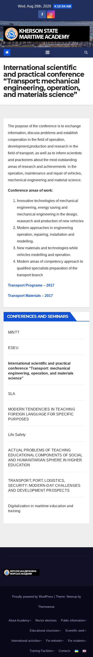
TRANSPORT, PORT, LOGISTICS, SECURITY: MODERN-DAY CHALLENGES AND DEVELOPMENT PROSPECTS (44, 485)
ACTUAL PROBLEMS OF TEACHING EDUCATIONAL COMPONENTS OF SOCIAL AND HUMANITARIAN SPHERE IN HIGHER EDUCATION (45, 457)
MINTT (13, 332)
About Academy (19, 620)
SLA (11, 394)
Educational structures (44, 630)
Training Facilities (41, 651)
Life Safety (17, 435)
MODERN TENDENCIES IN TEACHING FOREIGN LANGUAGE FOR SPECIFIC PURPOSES (41, 414)
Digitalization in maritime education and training (40, 508)
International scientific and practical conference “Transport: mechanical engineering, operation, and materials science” (40, 370)
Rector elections (46, 620)
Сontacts (64, 651)
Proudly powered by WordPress (33, 596)
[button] (86, 52)
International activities (25, 640)
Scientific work (74, 630)
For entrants (54, 640)
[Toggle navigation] (47, 52)
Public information (72, 620)
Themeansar (46, 606)
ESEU (13, 348)
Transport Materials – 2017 (30, 296)
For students (76, 640)
